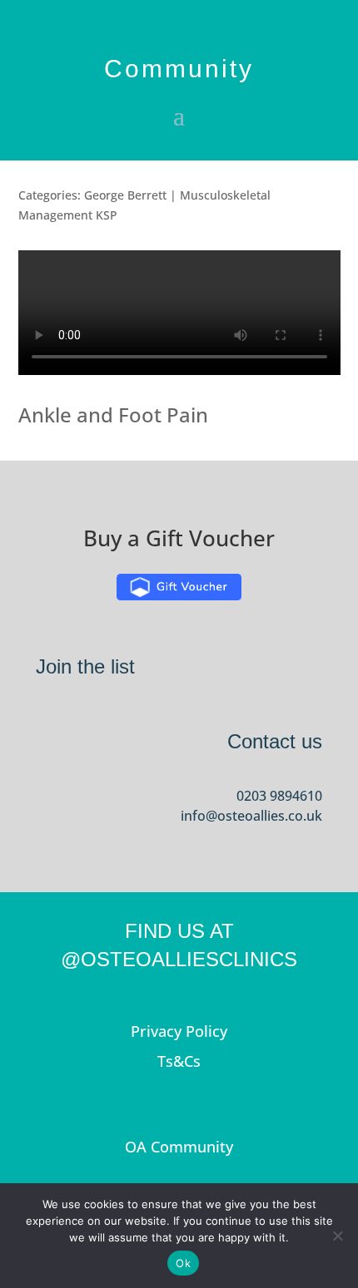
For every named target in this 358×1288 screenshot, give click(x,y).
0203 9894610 (279, 796)
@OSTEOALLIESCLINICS (179, 959)
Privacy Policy (179, 1031)
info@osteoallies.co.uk (251, 816)
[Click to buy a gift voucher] (179, 587)
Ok (183, 1263)
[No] (337, 1235)
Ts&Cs (179, 1061)
